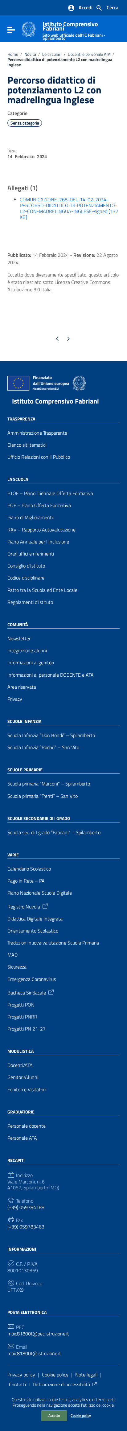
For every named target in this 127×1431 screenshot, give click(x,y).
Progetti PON (21, 1005)
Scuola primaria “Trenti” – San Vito (42, 796)
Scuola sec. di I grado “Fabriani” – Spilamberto (53, 832)
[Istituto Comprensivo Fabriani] (28, 28)
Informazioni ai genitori (30, 663)
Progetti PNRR (22, 1017)
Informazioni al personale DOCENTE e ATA (50, 675)
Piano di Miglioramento (30, 517)
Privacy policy (21, 1374)
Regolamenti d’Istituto (30, 602)
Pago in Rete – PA (26, 881)
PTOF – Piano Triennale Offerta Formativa (50, 493)
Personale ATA (22, 1138)
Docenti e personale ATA (89, 54)
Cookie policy (81, 1415)
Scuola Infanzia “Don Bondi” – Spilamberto (51, 735)
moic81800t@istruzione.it (34, 1353)
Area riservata (21, 687)
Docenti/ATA (20, 1065)
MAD (12, 955)
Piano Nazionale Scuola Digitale (39, 893)
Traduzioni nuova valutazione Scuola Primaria (53, 943)
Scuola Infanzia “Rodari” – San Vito (43, 747)
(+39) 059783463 (25, 1227)
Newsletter (19, 639)
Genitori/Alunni (22, 1077)
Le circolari (51, 54)
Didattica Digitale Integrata (35, 919)
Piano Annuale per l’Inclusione (38, 542)
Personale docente (26, 1126)
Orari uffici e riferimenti (30, 554)
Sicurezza (17, 967)
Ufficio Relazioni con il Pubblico (38, 457)
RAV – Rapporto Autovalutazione (41, 530)
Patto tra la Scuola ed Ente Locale (42, 590)
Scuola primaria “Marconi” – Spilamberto (48, 784)
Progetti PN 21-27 (26, 1029)
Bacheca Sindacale (26, 992)
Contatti (17, 1384)
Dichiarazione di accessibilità (61, 1384)
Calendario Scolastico (29, 869)
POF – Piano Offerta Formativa (39, 505)
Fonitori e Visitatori (26, 1090)
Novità (30, 54)
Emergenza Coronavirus (31, 979)
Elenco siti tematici (26, 445)
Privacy (14, 699)
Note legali (86, 1374)
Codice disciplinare (25, 578)
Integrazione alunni (27, 651)
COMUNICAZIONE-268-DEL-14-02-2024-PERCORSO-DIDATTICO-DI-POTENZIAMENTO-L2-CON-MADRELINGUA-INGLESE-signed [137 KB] (69, 208)
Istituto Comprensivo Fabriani (55, 401)
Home (12, 54)
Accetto (54, 1415)
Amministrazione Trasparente (37, 433)
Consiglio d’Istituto (26, 566)
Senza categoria (24, 123)
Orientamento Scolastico (32, 931)
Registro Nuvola (23, 906)
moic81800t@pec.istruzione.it (38, 1334)
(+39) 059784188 (25, 1207)
